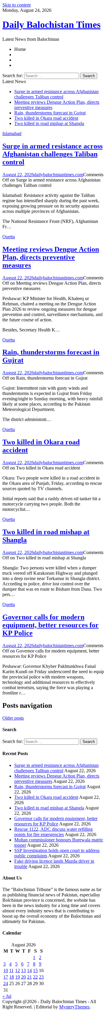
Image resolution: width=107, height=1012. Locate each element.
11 (11, 970)
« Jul (6, 996)
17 (5, 976)
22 (35, 976)
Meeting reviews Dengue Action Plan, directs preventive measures (50, 257)
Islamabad (11, 133)
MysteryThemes (74, 1006)
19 (17, 976)
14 (29, 970)
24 (5, 983)
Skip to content (16, 4)
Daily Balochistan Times (51, 24)
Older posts (13, 717)
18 (11, 976)
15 (35, 970)
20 (23, 976)
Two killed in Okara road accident (46, 118)
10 (5, 970)
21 (29, 976)
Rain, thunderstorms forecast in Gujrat (50, 112)
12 (17, 970)
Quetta (8, 236)
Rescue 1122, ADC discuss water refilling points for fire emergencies (53, 832)
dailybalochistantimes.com (58, 174)
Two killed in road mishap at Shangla (49, 123)
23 (41, 976)
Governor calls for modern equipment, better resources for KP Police (50, 625)
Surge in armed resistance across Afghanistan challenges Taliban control (56, 94)
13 (23, 970)
